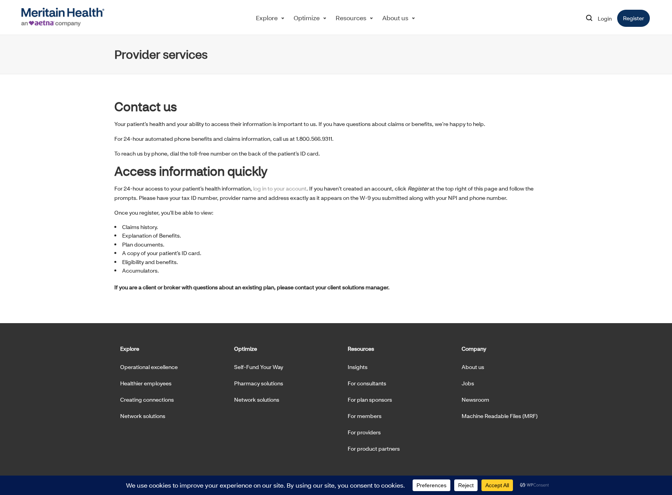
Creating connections (147, 399)
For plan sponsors (370, 399)
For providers (364, 432)
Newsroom (475, 399)
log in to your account (279, 188)
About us (395, 18)
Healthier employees (146, 383)
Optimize (307, 18)
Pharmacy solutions (258, 383)
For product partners (374, 448)
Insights (358, 367)
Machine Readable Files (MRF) (500, 416)
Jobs (468, 383)
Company (474, 348)
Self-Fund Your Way (258, 367)
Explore (267, 18)
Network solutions (142, 416)
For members (365, 416)
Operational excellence (149, 367)
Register (636, 18)
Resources (351, 18)
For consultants (367, 383)
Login (605, 18)
